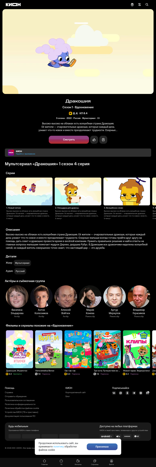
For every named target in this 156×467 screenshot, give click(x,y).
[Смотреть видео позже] (103, 140)
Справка (9, 392)
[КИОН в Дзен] (141, 393)
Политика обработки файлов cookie (22, 408)
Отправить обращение (16, 396)
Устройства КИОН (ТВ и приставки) (21, 412)
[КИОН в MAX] (121, 393)
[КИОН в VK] (115, 393)
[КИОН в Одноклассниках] (128, 393)
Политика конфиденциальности (20, 404)
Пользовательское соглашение (20, 400)
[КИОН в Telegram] (135, 393)
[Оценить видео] (94, 140)
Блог (68, 396)
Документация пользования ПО (20, 416)
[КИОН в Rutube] (148, 393)
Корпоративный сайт (76, 392)
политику (58, 446)
